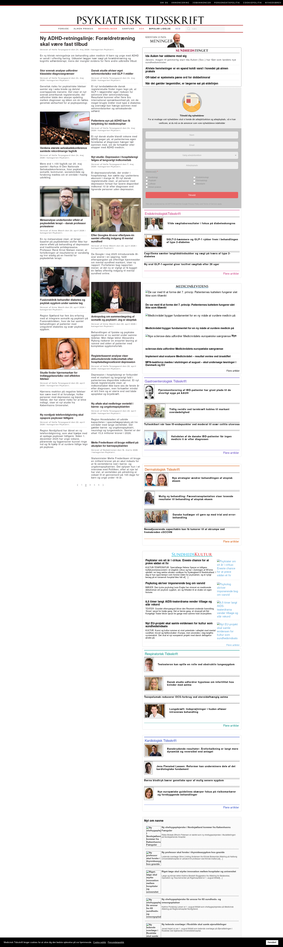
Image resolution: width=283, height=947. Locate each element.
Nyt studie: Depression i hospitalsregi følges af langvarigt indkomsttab (114, 158)
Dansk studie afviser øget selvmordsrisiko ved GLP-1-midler (112, 72)
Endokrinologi (202, 177)
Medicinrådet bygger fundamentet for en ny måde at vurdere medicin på (189, 328)
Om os (164, 2)
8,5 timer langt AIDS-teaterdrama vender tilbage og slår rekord (178, 602)
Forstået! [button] (272, 942)
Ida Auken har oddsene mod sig (166, 56)
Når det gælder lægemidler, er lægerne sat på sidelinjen (181, 83)
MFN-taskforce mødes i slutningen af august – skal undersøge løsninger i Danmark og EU (190, 363)
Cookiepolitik (252, 2)
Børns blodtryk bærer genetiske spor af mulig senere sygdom (184, 780)
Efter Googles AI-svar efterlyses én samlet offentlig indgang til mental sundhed (112, 238)
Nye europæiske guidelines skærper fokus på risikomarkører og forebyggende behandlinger (197, 793)
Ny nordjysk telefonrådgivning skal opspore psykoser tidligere (61, 416)
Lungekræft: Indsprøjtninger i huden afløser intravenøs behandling (197, 710)
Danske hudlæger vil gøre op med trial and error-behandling (204, 516)
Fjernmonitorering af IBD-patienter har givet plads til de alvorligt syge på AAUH (194, 391)
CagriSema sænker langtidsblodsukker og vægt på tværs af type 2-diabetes (187, 255)
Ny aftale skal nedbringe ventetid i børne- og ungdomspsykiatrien (112, 405)
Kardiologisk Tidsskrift (161, 740)
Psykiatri (109, 49)
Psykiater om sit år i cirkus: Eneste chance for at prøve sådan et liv (177, 561)
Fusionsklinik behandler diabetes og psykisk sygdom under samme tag (62, 301)
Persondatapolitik (227, 2)
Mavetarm (200, 184)
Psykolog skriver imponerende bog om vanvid (175, 583)
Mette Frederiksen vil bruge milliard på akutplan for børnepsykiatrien (114, 444)
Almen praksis (83, 28)
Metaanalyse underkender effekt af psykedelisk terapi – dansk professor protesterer (63, 223)
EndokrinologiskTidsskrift (163, 213)
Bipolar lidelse (160, 28)
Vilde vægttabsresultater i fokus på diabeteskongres (201, 223)
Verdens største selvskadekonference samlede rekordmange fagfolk (63, 149)
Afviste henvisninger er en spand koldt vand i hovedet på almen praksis (186, 69)
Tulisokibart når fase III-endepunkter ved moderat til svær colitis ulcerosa (192, 424)
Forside (63, 28)
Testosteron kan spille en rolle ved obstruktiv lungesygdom (196, 664)
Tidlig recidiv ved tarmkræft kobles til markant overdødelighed (199, 410)
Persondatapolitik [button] (116, 942)
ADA (141, 28)
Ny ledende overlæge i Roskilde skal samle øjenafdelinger (194, 924)
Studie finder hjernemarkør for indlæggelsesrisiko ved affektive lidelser (60, 376)
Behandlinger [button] (107, 28)
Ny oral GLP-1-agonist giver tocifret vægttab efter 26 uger (181, 264)
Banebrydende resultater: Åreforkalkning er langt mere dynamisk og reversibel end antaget (202, 750)
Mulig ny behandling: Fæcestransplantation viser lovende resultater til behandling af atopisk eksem (196, 497)
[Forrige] (77, 485)
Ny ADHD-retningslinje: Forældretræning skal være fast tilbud (87, 40)
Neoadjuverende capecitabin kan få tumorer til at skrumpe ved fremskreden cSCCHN (184, 530)
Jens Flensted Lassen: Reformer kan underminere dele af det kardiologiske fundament (196, 767)
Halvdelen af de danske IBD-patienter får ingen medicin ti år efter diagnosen (201, 437)
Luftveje (152, 184)
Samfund (128, 28)
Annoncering (180, 2)
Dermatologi (201, 180)
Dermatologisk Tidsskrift (162, 469)
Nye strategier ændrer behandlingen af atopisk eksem (202, 479)
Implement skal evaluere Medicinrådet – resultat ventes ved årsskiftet (188, 356)
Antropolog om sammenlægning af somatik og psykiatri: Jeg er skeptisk (114, 318)
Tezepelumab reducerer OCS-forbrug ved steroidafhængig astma (186, 697)
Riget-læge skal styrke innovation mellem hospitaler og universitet (199, 871)
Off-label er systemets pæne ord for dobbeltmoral (177, 77)
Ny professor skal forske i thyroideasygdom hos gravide (193, 852)
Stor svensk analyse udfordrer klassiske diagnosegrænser (59, 72)
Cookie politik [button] (99, 942)
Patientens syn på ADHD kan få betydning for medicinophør (110, 122)
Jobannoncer (202, 2)
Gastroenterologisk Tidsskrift (166, 381)
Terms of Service (210, 204)
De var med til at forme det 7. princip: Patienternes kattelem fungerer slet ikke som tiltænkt (190, 306)
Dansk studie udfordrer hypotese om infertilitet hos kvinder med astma (200, 683)
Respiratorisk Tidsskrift (161, 653)
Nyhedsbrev (273, 2)
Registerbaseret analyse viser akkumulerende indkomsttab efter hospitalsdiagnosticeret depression (113, 359)
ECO (178, 28)
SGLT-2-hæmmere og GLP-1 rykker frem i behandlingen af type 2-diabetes (202, 240)
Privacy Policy (193, 204)
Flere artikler (231, 273)
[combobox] (205, 29)
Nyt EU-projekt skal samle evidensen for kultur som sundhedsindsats (179, 624)
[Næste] (103, 485)
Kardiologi (153, 177)
